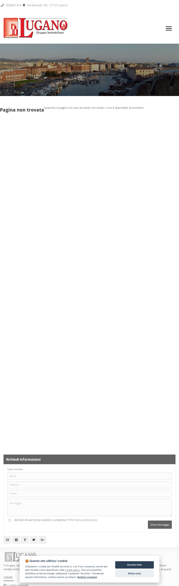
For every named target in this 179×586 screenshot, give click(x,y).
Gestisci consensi (87, 577)
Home (7, 71)
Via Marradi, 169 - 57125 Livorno (47, 5)
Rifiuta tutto (134, 573)
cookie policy (72, 570)
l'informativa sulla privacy (82, 520)
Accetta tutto (134, 564)
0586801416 (14, 5)
